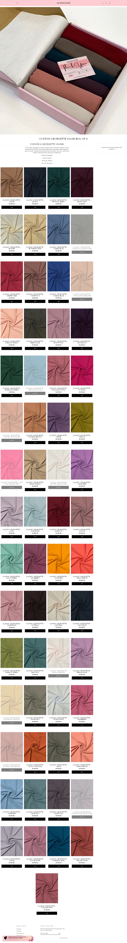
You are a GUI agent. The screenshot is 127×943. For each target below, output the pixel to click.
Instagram (19, 929)
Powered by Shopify (63, 937)
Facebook (19, 931)
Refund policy (20, 935)
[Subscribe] (59, 933)
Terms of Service (20, 933)
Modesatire (63, 3)
